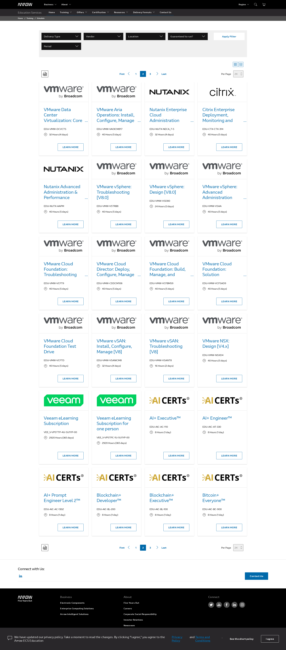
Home (52, 12)
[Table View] (240, 64)
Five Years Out (131, 602)
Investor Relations (133, 619)
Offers (80, 12)
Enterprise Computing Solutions (77, 608)
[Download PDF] (44, 74)
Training (64, 12)
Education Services (30, 12)
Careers (128, 608)
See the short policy (242, 638)
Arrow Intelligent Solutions (74, 614)
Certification (99, 12)
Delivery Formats (142, 12)
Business (48, 4)
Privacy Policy (177, 638)
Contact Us (165, 12)
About (64, 4)
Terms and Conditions (202, 638)
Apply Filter (229, 36)
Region (242, 4)
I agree (270, 638)
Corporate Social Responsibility (140, 614)
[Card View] (235, 64)
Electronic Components (72, 602)
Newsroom (129, 625)
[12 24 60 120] (239, 73)
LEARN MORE (71, 147)
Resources (119, 12)
